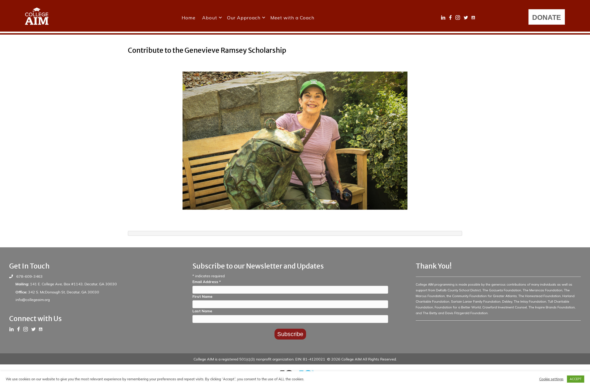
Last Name (202, 311)
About (209, 18)
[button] (220, 17)
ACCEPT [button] (575, 379)
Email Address (206, 281)
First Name (202, 296)
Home (188, 18)
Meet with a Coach (292, 18)
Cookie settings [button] (551, 379)
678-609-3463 (29, 276)
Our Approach (243, 18)
